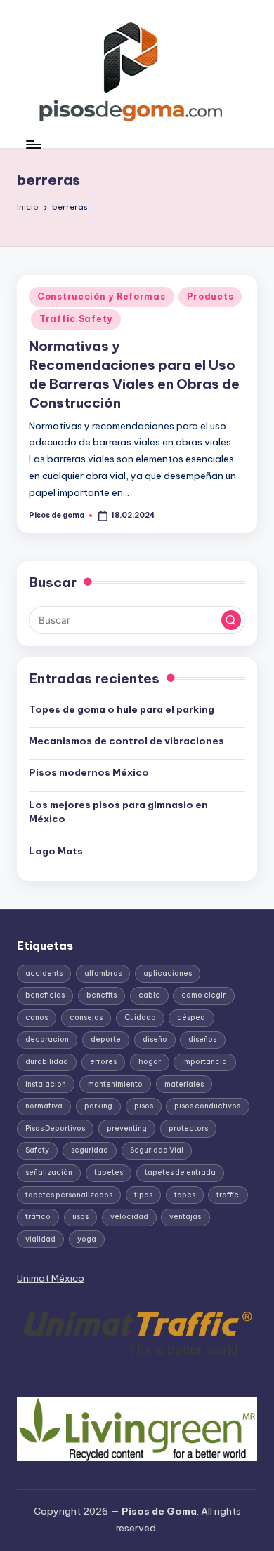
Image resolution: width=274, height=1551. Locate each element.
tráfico (38, 1216)
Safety (37, 1150)
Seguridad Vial (156, 1150)
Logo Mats (56, 851)
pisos (143, 1105)
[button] (231, 620)
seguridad (89, 1150)
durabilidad (46, 1061)
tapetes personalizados (68, 1195)
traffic (227, 1195)
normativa (44, 1105)
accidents (44, 973)
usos (80, 1216)
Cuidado (140, 1017)
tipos (143, 1195)
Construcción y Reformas (101, 296)
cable (149, 995)
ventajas (185, 1216)
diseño (155, 1039)
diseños (202, 1039)
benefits (101, 995)
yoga (86, 1239)
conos (36, 1017)
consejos (86, 1017)
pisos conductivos (207, 1105)
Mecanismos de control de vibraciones (127, 740)
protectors (188, 1128)
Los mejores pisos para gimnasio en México (118, 811)
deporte (106, 1039)
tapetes (108, 1172)
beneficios (45, 995)
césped (191, 1017)
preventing (127, 1128)
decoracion (47, 1039)
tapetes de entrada (180, 1172)
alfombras (103, 973)
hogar (149, 1061)
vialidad (40, 1239)
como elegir (203, 995)
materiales (184, 1084)
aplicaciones (167, 973)
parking (98, 1105)
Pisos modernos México (89, 772)
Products (210, 296)
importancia (204, 1061)
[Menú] (33, 144)
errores (103, 1061)
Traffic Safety (75, 319)
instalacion (45, 1084)
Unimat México (50, 1278)
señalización (48, 1172)
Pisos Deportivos (55, 1128)
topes (184, 1195)
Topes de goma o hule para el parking (121, 709)
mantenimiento (115, 1084)
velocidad (129, 1216)
